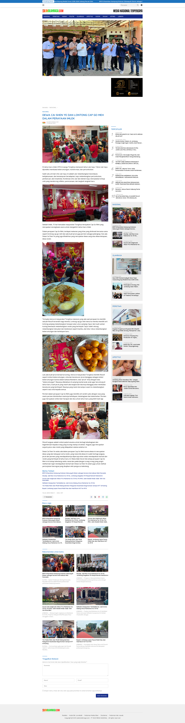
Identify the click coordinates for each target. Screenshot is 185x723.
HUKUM (64, 16)
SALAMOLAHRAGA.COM (52, 122)
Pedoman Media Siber (92, 715)
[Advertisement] (75, 92)
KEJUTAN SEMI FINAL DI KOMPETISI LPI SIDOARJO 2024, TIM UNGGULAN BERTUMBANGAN (128, 197)
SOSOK (98, 16)
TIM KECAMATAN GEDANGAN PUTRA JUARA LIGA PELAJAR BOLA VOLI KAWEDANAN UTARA (126, 149)
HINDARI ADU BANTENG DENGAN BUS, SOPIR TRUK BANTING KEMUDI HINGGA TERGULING (127, 183)
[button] (138, 5)
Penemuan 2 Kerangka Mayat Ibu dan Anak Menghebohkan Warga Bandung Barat (127, 155)
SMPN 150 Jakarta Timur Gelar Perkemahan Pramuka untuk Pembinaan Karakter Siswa (128, 169)
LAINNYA (120, 16)
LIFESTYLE (90, 16)
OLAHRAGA (80, 16)
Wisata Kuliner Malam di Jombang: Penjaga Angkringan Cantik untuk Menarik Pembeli (128, 142)
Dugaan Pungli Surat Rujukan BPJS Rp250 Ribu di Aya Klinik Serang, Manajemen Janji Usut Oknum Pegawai (126, 330)
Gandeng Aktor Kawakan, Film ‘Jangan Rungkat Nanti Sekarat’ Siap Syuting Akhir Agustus (126, 380)
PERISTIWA (56, 16)
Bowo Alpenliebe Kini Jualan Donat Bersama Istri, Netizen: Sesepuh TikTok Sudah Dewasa (131, 387)
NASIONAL (47, 16)
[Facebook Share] (91, 497)
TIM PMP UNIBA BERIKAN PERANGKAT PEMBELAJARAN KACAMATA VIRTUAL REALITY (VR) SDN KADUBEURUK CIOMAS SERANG (128, 162)
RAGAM (105, 16)
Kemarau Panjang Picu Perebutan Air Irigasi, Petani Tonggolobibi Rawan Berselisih (131, 336)
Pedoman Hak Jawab (116, 715)
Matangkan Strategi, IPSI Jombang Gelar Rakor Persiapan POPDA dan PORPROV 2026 (131, 285)
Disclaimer (104, 715)
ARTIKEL (112, 16)
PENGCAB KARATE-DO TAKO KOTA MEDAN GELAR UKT (128, 135)
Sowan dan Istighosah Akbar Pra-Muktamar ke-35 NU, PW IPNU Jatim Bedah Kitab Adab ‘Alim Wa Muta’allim (73, 479)
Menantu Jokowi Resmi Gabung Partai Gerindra (127, 190)
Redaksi (64, 715)
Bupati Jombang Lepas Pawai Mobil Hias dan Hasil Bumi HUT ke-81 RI (64, 488)
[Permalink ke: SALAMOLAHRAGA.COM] (43, 123)
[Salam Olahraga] (52, 11)
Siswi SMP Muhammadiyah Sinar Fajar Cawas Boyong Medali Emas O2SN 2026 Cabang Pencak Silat (125, 279)
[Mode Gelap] (142, 5)
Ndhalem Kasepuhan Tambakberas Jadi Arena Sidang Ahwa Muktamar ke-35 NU (68, 483)
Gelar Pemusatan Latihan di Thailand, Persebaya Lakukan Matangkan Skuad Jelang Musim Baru (132, 294)
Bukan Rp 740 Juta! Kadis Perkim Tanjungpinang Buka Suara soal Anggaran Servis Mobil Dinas (132, 345)
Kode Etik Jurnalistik (75, 715)
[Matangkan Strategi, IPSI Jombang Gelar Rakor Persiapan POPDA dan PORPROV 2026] (117, 286)
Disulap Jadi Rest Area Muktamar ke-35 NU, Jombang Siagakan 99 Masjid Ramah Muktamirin (72, 476)
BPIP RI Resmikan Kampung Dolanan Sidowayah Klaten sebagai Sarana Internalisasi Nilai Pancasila (85, 1)
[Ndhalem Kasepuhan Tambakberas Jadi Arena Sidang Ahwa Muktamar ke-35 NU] (52, 532)
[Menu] (43, 5)
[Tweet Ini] (95, 497)
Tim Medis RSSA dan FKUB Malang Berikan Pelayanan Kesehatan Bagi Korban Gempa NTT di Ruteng (74, 486)
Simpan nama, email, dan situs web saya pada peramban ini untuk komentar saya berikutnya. (73, 691)
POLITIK (71, 16)
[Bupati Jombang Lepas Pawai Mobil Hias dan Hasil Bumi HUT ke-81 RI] (98, 532)
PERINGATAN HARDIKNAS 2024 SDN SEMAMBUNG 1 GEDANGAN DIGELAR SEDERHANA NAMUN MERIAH (126, 176)
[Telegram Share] (102, 497)
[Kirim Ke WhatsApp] (106, 497)
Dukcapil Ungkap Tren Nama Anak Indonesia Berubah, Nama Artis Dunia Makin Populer (132, 396)
